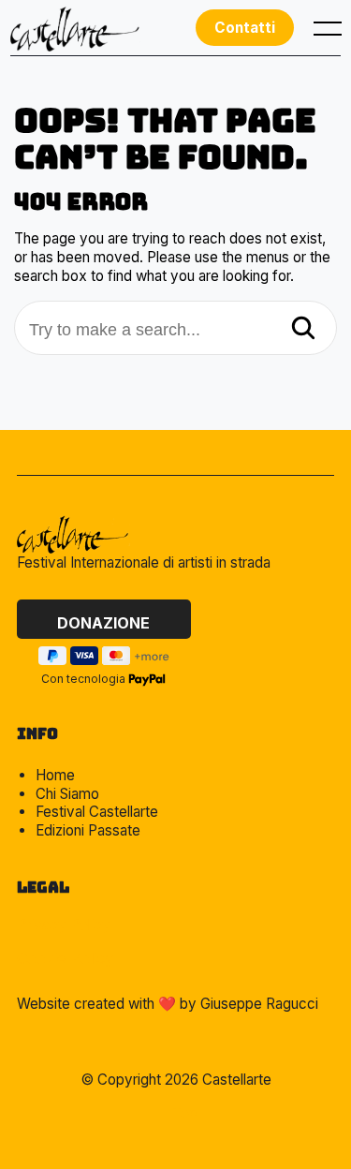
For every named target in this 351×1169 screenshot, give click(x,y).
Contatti (244, 28)
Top (184, 1113)
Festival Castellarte (97, 812)
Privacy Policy (63, 925)
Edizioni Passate (88, 830)
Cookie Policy (65, 958)
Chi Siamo (67, 794)
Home (55, 775)
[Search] (303, 330)
